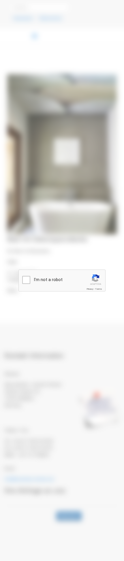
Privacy (90, 289)
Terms (98, 289)
